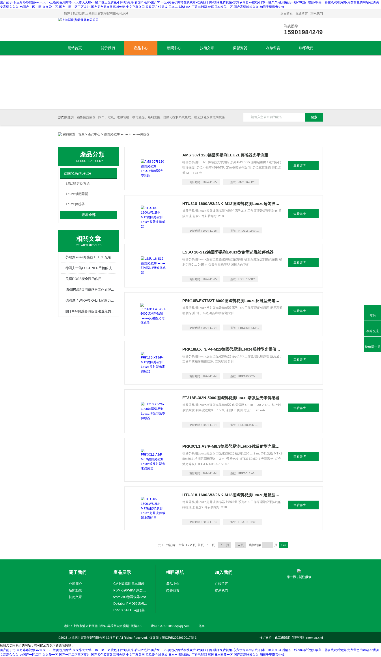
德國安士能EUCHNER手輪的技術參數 (90, 268)
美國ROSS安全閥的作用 (83, 279)
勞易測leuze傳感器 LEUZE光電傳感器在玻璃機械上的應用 (90, 257)
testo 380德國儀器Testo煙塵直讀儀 (131, 597)
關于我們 (108, 48)
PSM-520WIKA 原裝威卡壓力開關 (131, 590)
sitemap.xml (314, 637)
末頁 (240, 545)
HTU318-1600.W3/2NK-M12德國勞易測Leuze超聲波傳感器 (232, 203)
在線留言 (301, 13)
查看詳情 (299, 165)
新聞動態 (75, 590)
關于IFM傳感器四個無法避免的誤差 (90, 311)
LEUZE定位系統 (78, 184)
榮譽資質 (240, 48)
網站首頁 (75, 48)
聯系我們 (316, 13)
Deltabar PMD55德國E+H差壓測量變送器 (131, 603)
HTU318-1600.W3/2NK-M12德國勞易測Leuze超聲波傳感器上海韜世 (232, 495)
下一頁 (224, 545)
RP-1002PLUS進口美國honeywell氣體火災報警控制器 (131, 610)
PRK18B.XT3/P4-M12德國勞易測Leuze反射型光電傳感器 (232, 349)
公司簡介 (75, 584)
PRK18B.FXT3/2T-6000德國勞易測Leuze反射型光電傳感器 (232, 300)
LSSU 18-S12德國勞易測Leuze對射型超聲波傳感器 (228, 252)
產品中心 (141, 48)
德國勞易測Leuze (116, 134)
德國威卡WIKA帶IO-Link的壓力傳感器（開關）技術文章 (90, 300)
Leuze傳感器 (75, 204)
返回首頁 (286, 13)
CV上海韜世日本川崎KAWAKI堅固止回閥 (131, 584)
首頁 (81, 134)
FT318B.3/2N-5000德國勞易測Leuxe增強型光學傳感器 (230, 398)
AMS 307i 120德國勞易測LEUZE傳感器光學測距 (225, 155)
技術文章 (207, 48)
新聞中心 (174, 48)
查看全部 (89, 215)
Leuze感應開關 (77, 194)
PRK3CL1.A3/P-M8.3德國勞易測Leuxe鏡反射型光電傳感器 (232, 446)
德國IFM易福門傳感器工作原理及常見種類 (90, 289)
